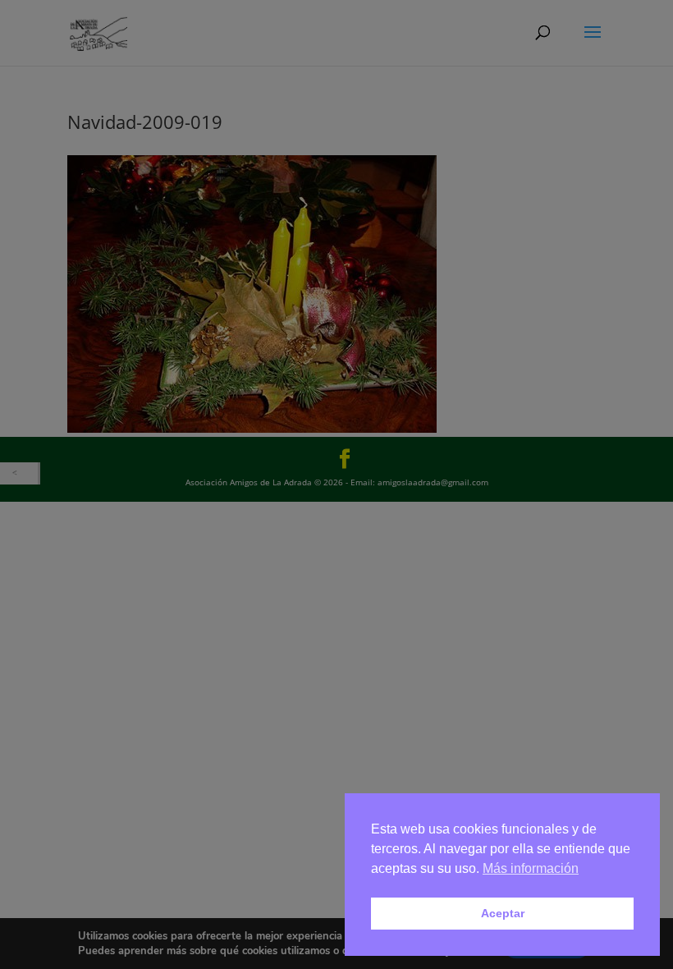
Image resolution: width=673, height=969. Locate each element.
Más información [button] (531, 868)
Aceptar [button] (502, 913)
